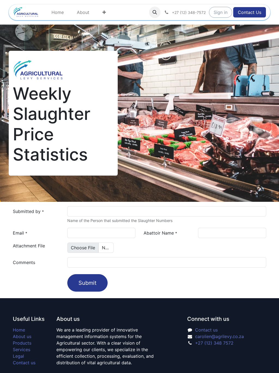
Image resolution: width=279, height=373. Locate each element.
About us (22, 336)
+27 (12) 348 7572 (215, 343)
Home (19, 330)
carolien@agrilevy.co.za (219, 336)
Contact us (24, 362)
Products (22, 343)
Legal (18, 356)
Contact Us (249, 12)
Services (21, 349)
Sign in (221, 12)
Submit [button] (87, 283)
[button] (154, 12)
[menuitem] (57, 12)
